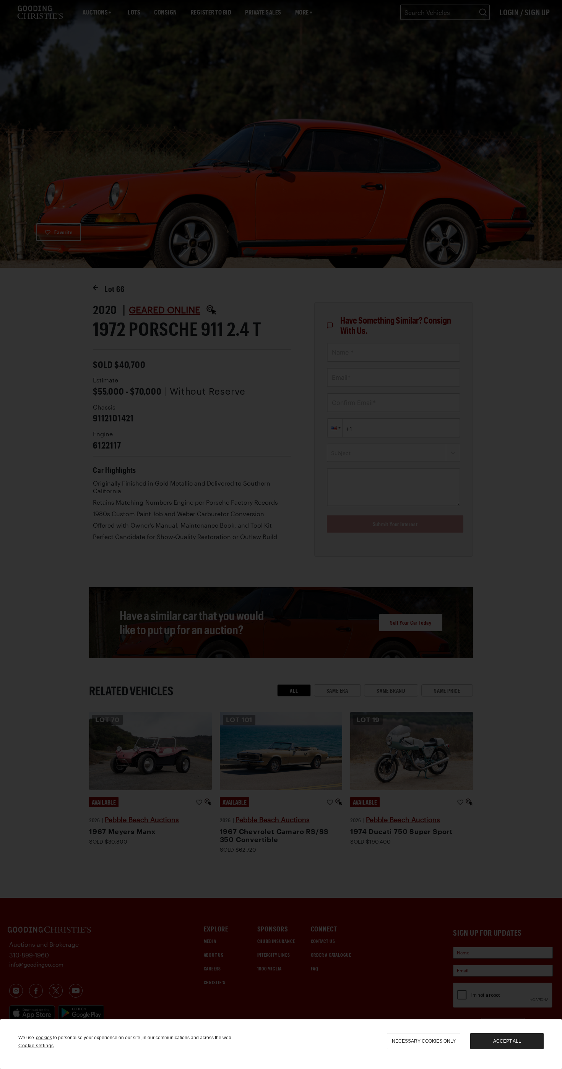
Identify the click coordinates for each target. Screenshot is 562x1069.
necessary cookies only (424, 1041)
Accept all (507, 1041)
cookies (44, 1037)
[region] (281, 1044)
